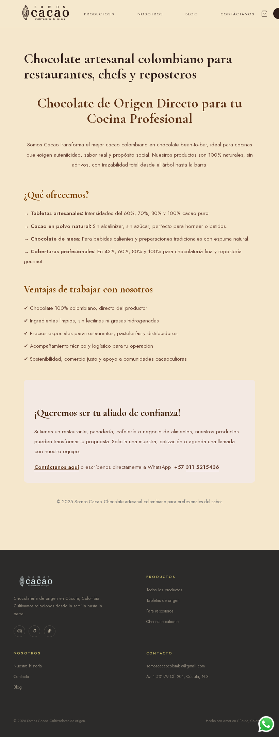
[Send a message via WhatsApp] (266, 724)
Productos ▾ (99, 14)
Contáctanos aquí (56, 467)
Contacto (21, 677)
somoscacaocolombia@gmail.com (175, 666)
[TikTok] (49, 631)
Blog (191, 14)
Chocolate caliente (162, 622)
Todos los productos (164, 590)
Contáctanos (237, 14)
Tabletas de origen (163, 600)
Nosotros (150, 14)
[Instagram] (19, 631)
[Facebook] (34, 631)
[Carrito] (264, 13)
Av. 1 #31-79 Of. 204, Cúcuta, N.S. (178, 677)
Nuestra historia (28, 666)
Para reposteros (160, 611)
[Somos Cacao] (46, 14)
